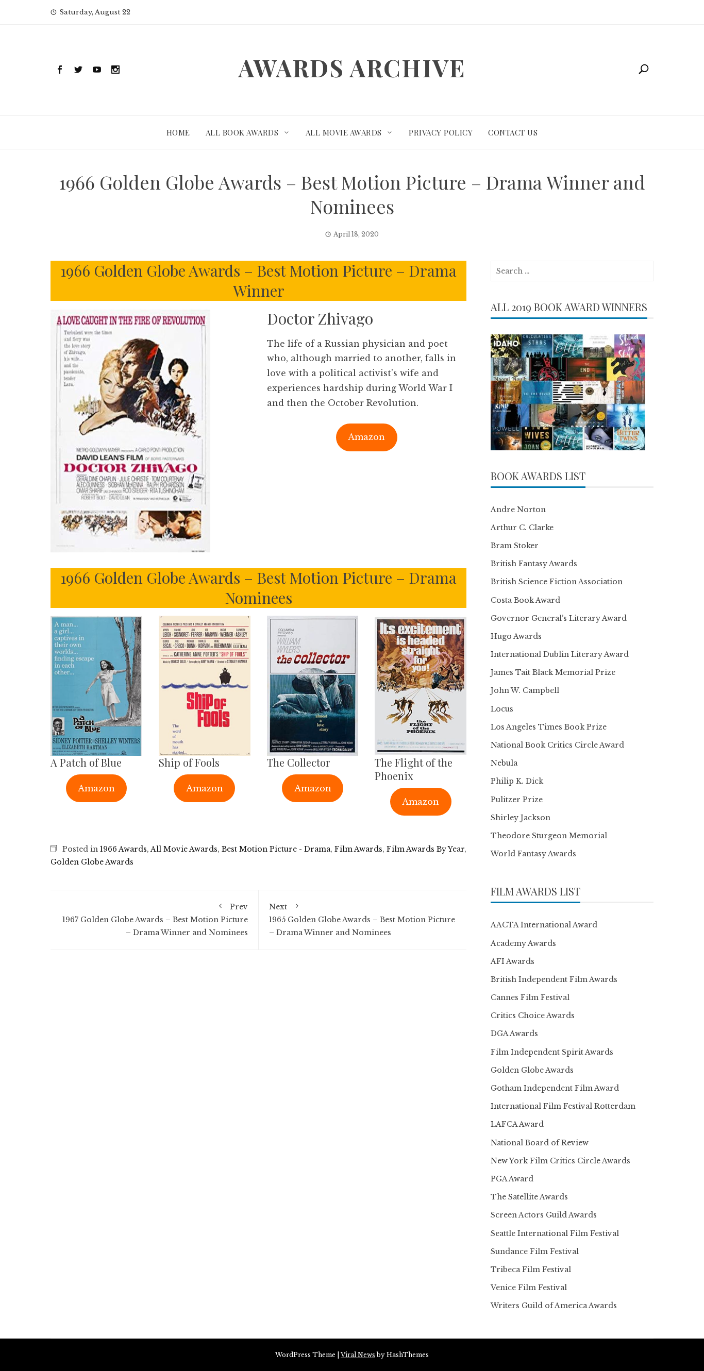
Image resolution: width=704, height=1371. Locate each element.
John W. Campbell (525, 690)
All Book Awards (242, 132)
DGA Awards (514, 1033)
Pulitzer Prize (517, 799)
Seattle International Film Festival (555, 1233)
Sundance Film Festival (535, 1251)
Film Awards (358, 849)
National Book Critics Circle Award (557, 745)
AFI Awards (512, 961)
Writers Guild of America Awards (554, 1305)
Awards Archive (352, 67)
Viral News (358, 1355)
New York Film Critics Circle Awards (560, 1160)
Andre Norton (518, 509)
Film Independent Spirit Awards (552, 1052)
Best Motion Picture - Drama (276, 849)
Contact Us (513, 132)
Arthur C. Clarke (522, 527)
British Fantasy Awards (534, 563)
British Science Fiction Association (557, 581)
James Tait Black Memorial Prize (553, 672)
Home (178, 132)
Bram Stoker (515, 545)
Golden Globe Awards (92, 862)
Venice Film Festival (529, 1287)
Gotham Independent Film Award (555, 1088)
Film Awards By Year (425, 849)
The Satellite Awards (529, 1196)
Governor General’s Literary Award (559, 618)
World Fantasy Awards (533, 853)
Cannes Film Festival (530, 997)
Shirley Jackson (520, 817)
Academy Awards (523, 943)
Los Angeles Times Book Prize (549, 727)
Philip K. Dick (517, 781)
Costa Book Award (525, 600)
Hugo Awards (516, 636)
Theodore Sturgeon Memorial (549, 835)
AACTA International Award (544, 924)
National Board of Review (540, 1142)
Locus (502, 709)
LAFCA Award (517, 1124)
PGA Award (512, 1178)
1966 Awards (123, 849)
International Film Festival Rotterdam (563, 1106)
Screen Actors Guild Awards (544, 1215)
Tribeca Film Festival (531, 1269)
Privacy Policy (441, 132)
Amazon (366, 437)
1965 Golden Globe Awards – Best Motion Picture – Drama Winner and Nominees (362, 919)
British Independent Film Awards (554, 979)
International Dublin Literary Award (560, 654)
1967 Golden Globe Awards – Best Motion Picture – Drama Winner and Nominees (155, 919)
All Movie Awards (344, 132)
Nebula (504, 763)
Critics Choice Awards (533, 1015)
